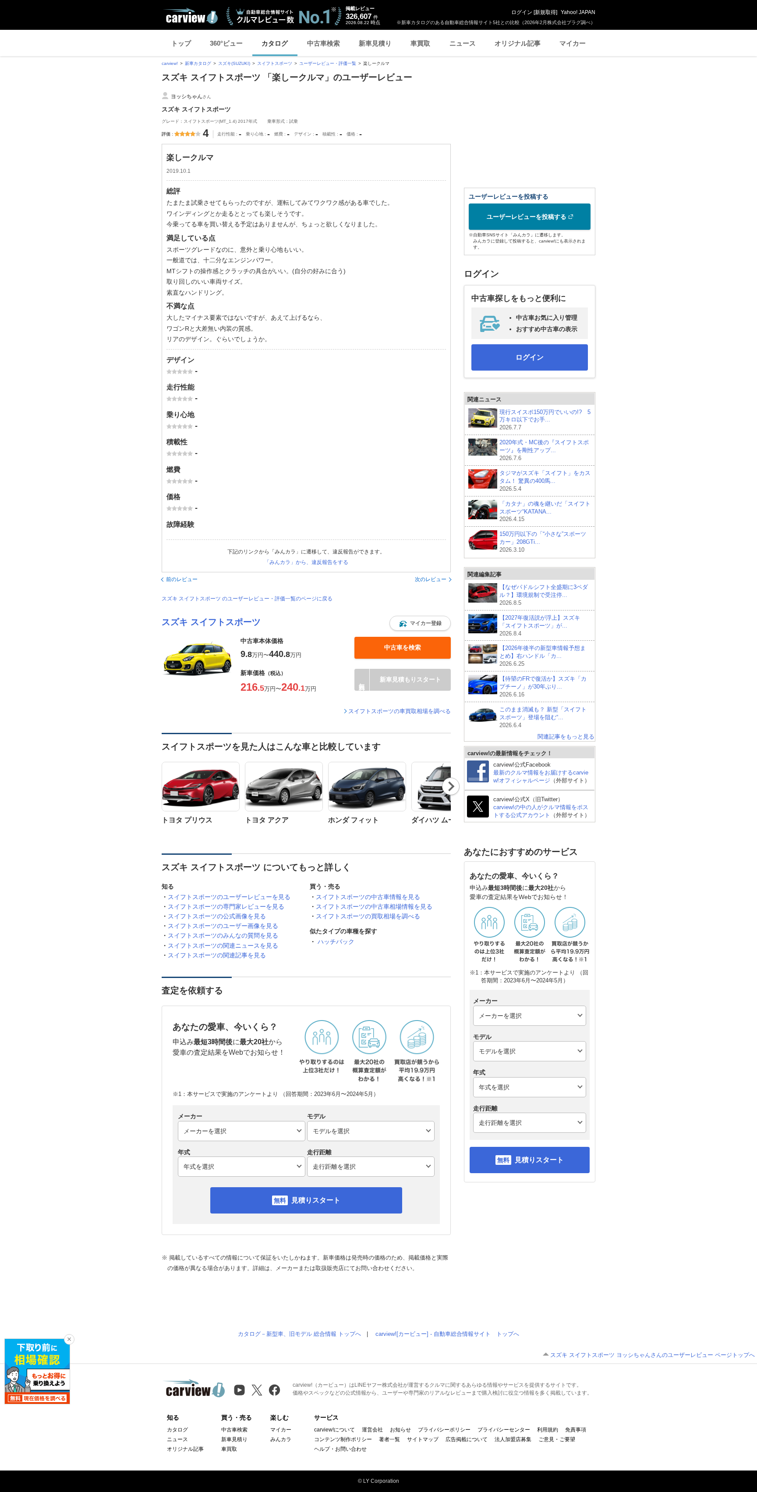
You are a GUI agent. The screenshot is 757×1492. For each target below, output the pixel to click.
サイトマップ (423, 1439)
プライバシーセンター (504, 1430)
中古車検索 (323, 43)
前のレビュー (182, 579)
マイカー (572, 43)
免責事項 (575, 1430)
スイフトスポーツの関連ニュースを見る (223, 945)
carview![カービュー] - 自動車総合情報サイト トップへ (447, 1334)
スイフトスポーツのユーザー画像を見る (223, 925)
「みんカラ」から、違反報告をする (306, 562)
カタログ (275, 43)
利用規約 (547, 1430)
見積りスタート (315, 1200)
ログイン (521, 12)
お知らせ (400, 1430)
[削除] (69, 1339)
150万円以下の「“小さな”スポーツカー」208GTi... (542, 542)
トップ (181, 43)
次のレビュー (430, 579)
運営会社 (372, 1430)
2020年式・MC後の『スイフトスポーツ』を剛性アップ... (544, 450)
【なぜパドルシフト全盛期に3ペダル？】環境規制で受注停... (543, 595)
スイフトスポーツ (274, 63)
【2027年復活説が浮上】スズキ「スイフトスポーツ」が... (539, 625)
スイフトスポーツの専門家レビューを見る (226, 906)
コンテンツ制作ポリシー (343, 1439)
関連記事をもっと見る (566, 736)
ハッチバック (336, 941)
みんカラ (280, 1439)
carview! (170, 63)
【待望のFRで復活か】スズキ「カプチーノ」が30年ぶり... (543, 686)
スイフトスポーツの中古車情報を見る (368, 896)
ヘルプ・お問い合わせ (340, 1449)
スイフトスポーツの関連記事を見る (217, 955)
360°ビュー (226, 43)
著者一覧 (389, 1439)
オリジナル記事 (518, 43)
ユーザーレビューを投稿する (526, 216)
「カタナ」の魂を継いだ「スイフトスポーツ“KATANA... (545, 511)
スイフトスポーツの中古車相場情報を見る (374, 906)
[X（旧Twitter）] (257, 1390)
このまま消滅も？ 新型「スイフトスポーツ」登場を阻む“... (543, 717)
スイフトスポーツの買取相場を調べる (368, 916)
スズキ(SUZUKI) (234, 63)
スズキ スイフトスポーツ (211, 622)
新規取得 (545, 12)
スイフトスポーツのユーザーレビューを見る (229, 896)
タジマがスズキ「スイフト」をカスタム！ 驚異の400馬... (545, 481)
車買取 (420, 43)
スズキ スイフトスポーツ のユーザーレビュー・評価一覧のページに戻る (247, 599)
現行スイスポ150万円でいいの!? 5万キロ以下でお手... (545, 420)
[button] (420, 623)
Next (451, 786)
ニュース (462, 43)
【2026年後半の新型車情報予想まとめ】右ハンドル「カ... (542, 656)
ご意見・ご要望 (556, 1439)
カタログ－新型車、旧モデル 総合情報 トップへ (299, 1334)
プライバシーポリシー (444, 1430)
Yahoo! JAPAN (578, 12)
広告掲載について (467, 1439)
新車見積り (375, 43)
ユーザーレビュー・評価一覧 (327, 63)
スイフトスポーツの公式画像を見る (217, 916)
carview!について (334, 1430)
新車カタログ (198, 63)
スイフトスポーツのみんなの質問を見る (223, 935)
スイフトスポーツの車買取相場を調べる (399, 711)
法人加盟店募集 (513, 1439)
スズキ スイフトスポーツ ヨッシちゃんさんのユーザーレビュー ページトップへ (652, 1355)
